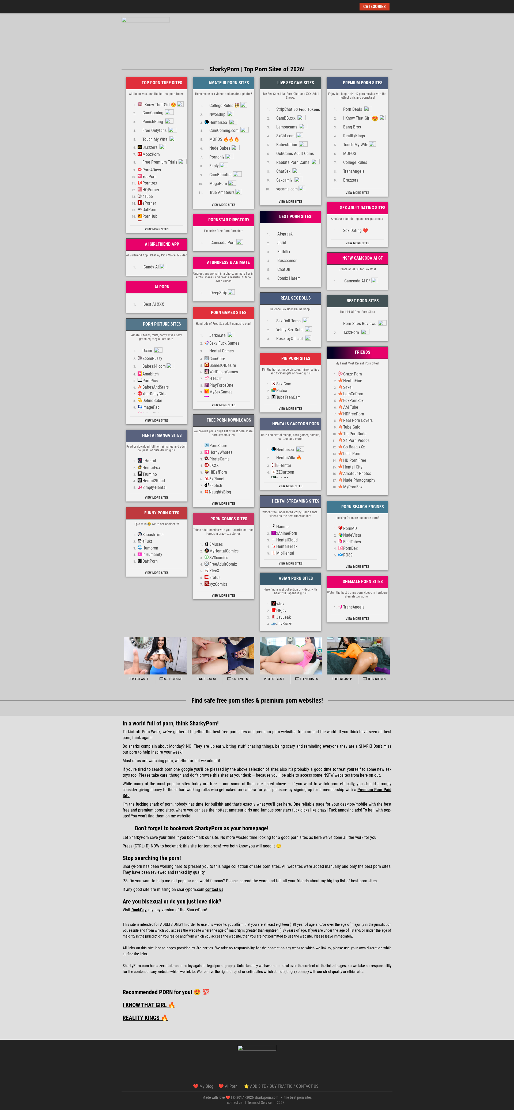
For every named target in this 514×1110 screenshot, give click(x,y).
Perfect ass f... (139, 679)
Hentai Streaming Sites (295, 501)
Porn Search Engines (362, 506)
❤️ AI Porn (228, 1086)
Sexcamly (285, 180)
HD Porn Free (354, 460)
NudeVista (352, 535)
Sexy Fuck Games (224, 343)
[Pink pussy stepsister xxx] (223, 655)
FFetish (215, 485)
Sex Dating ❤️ (355, 230)
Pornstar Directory (228, 219)
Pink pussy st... (207, 679)
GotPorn (149, 209)
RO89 (348, 555)
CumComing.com (224, 130)
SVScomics (218, 557)
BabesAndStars (155, 387)
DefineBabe (152, 400)
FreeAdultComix (223, 564)
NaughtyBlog (220, 492)
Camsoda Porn (222, 242)
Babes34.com (154, 366)
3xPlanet (217, 478)
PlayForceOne (221, 385)
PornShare (218, 445)
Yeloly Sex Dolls (290, 329)
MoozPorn (151, 154)
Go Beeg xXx (354, 446)
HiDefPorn (218, 472)
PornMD (350, 528)
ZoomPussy (152, 358)
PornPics (150, 380)
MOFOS (349, 153)
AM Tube (350, 407)
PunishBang (153, 121)
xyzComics (218, 584)
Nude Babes (219, 148)
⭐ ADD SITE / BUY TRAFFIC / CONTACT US (281, 1086)
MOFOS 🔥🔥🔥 (224, 139)
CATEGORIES (374, 6)
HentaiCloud (287, 540)
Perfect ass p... (343, 679)
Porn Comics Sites (228, 518)
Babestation (287, 144)
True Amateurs (222, 192)
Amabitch (150, 374)
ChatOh (283, 269)
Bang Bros (352, 127)
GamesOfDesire (222, 365)
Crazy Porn (352, 374)
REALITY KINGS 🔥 (145, 1018)
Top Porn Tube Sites (161, 82)
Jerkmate (218, 335)
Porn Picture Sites (161, 324)
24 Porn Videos (356, 440)
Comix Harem (288, 278)
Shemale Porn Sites (362, 581)
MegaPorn (218, 183)
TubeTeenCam (288, 397)
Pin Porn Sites (295, 358)
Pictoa (281, 390)
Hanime (283, 526)
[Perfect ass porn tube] (358, 655)
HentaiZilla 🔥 (289, 457)
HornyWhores (220, 452)
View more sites (156, 229)
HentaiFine (352, 380)
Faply (214, 165)
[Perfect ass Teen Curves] (291, 655)
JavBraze (284, 623)
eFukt (147, 541)
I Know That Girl (360, 118)
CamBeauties (220, 174)
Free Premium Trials (159, 162)
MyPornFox (352, 486)
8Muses (216, 544)
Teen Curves (308, 679)
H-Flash (215, 378)
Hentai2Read (153, 480)
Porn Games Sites (228, 312)
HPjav (281, 610)
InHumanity (152, 554)
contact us (234, 1102)
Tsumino (149, 474)
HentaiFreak (286, 546)
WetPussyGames (223, 371)
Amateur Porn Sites (228, 82)
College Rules (355, 162)
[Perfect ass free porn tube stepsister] (155, 655)
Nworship (217, 114)
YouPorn (149, 176)
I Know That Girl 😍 (159, 104)
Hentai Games (221, 350)
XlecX (214, 570)
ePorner (149, 203)
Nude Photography (359, 480)
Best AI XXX (153, 304)
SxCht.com (286, 135)
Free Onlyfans (155, 130)
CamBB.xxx (286, 118)
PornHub (149, 216)
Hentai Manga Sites (161, 435)
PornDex (350, 548)
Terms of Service (259, 1102)
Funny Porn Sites (161, 512)
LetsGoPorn (353, 393)
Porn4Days (151, 169)
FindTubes (352, 541)
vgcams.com (287, 188)
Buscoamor (286, 260)
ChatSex (284, 171)
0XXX (214, 465)
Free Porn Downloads (228, 420)
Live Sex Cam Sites (295, 82)
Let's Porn (351, 453)
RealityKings (354, 135)
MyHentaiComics (224, 551)
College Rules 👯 (224, 105)
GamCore (217, 358)
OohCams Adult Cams (295, 153)
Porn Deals (353, 109)
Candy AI (150, 267)
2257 (280, 1102)
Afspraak (284, 234)
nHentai (149, 460)
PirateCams (219, 459)
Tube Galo (351, 427)
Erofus (214, 577)
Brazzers (150, 147)
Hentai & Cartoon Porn (295, 423)
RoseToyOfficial (290, 338)
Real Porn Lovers (358, 420)
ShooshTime (153, 534)
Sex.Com (283, 383)
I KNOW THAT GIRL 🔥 (149, 1005)
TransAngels (353, 171)
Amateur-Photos (357, 473)
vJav (280, 603)
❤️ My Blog (203, 1086)
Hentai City (352, 467)
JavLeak (283, 617)
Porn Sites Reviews (360, 323)
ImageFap (151, 407)
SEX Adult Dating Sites (362, 207)
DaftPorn (150, 561)
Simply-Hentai (154, 487)
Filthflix (283, 251)
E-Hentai (283, 465)
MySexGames (220, 391)
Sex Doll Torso (289, 320)
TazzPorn (351, 332)
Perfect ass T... (275, 679)
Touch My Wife (155, 139)
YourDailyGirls (154, 393)
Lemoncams (287, 127)
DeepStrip (218, 292)
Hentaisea (218, 122)
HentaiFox (151, 467)
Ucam (147, 350)
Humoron (150, 548)
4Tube (147, 196)
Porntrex (149, 183)
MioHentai (285, 553)
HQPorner (150, 189)
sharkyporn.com (266, 1097)
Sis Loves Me (172, 679)
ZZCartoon (285, 472)
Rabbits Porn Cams (293, 162)
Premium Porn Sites (362, 82)
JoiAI (281, 242)
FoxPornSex (353, 400)
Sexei (348, 387)
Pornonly (217, 157)
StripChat (298, 109)
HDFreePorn (353, 413)
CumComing (153, 112)
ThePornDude (354, 433)
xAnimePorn (286, 533)
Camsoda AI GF (357, 280)
